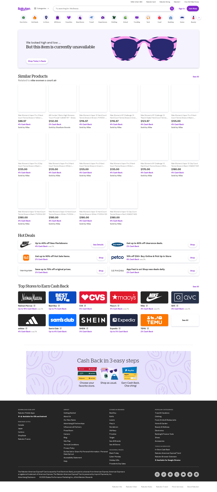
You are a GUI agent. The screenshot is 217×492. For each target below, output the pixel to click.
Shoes (157, 437)
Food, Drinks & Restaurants (165, 420)
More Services (177, 487)
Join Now (193, 8)
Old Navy (112, 430)
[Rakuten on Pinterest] (189, 474)
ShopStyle (22, 435)
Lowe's (112, 420)
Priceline (112, 434)
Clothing (158, 416)
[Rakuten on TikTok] (163, 474)
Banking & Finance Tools (164, 434)
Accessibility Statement (73, 457)
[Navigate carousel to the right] (199, 18)
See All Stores (114, 444)
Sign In (182, 8)
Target (111, 437)
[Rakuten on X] (176, 474)
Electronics (159, 430)
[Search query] (172, 8)
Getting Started (70, 413)
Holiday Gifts (114, 460)
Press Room (68, 430)
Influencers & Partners (72, 427)
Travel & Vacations (162, 413)
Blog (65, 437)
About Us (67, 416)
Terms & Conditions (71, 444)
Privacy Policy (69, 448)
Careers (67, 434)
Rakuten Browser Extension (166, 456)
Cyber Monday (115, 456)
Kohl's (111, 416)
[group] (32, 106)
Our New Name (70, 420)
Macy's (112, 423)
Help (65, 461)
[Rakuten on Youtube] (183, 474)
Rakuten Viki (117, 487)
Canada (21, 425)
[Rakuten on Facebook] (170, 474)
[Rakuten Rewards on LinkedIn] (196, 474)
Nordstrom (113, 427)
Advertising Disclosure (26, 477)
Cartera (21, 432)
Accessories (159, 441)
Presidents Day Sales (117, 463)
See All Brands (115, 441)
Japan (20, 428)
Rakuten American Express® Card (168, 453)
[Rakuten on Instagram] (157, 474)
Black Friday (114, 453)
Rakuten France (24, 439)
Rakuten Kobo (146, 487)
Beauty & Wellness (162, 427)
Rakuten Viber (131, 487)
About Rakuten (193, 487)
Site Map (67, 441)
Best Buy (112, 413)
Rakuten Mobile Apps (26, 413)
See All (196, 76)
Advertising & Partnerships (74, 423)
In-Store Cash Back (162, 449)
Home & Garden (161, 423)
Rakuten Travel (162, 487)
